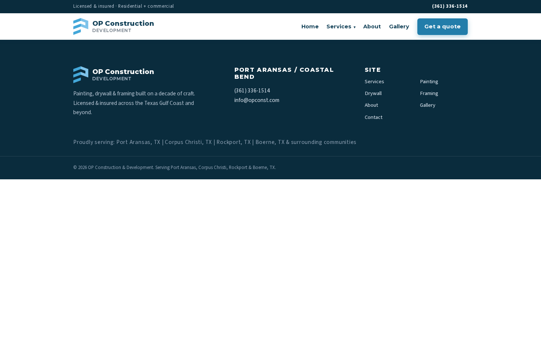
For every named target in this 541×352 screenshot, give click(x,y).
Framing (429, 93)
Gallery (399, 26)
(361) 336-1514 (450, 6)
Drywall (373, 93)
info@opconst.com (256, 100)
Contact (373, 117)
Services (341, 26)
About (372, 26)
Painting (429, 81)
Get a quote (442, 26)
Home (310, 26)
